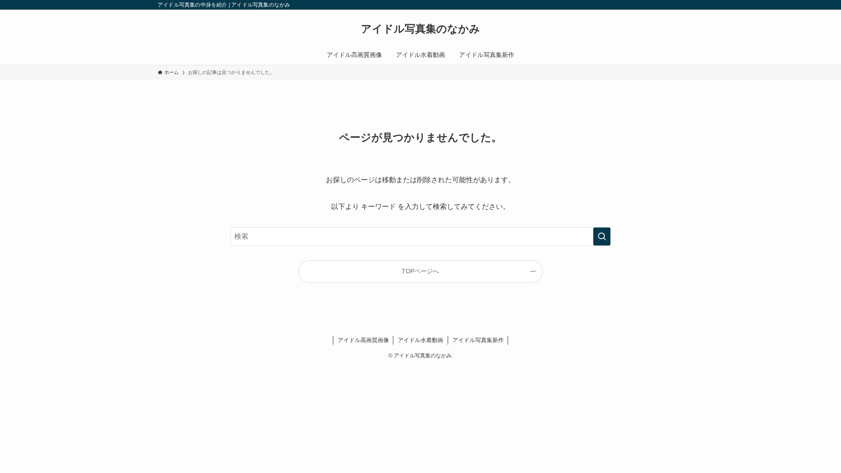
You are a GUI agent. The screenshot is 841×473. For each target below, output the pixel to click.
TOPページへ (420, 271)
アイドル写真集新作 (478, 340)
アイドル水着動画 (420, 340)
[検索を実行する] (602, 236)
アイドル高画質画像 (363, 340)
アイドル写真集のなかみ (420, 29)
